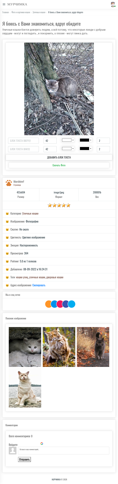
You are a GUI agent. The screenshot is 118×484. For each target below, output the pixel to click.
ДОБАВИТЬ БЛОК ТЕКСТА (59, 157)
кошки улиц (22, 277)
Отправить (24, 459)
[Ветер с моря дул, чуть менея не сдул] (25, 388)
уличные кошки (37, 277)
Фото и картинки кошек (21, 12)
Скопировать (38, 285)
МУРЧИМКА (56, 479)
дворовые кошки (54, 277)
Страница (17, 184)
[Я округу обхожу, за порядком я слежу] (93, 347)
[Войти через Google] (41, 443)
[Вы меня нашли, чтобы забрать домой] (25, 347)
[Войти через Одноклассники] (47, 443)
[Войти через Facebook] (31, 443)
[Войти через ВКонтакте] (26, 443)
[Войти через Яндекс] (36, 443)
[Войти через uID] (21, 443)
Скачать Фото (59, 165)
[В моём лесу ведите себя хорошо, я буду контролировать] (59, 347)
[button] (112, 4)
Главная (5, 12)
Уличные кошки (39, 12)
